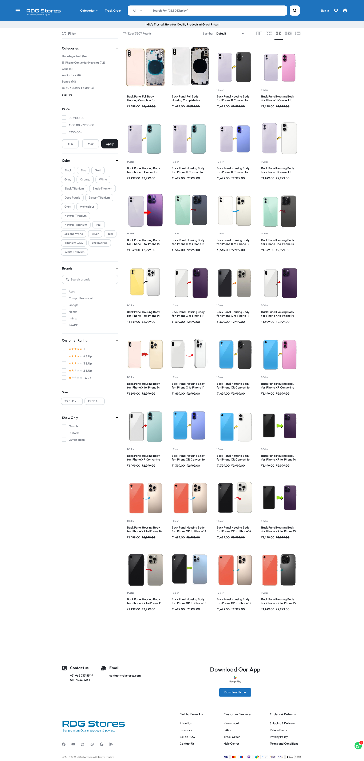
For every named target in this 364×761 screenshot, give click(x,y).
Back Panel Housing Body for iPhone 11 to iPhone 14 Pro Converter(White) (143, 315)
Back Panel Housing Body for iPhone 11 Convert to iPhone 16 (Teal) (143, 172)
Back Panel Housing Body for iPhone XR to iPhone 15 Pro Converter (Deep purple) (279, 531)
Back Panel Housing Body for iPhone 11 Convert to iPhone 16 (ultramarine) (233, 172)
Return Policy (278, 730)
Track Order (113, 10)
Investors (186, 730)
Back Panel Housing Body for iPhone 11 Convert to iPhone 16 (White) (277, 172)
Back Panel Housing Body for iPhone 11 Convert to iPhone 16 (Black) (233, 100)
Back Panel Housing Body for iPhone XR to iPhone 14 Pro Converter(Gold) (189, 531)
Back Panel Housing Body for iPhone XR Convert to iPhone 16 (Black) (233, 387)
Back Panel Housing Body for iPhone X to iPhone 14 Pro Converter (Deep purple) (190, 315)
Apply (110, 144)
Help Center (231, 743)
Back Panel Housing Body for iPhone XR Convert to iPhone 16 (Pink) (277, 387)
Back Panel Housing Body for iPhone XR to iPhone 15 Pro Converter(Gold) (234, 603)
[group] (235, 67)
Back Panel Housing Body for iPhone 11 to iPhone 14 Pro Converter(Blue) (188, 244)
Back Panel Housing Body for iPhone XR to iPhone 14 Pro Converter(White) (234, 531)
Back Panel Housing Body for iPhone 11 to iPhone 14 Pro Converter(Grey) (277, 244)
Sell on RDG (187, 737)
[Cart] (345, 10)
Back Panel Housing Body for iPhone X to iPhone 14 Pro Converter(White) (188, 387)
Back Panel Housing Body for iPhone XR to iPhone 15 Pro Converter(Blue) (189, 603)
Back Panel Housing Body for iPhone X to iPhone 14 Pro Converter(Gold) (143, 387)
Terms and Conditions (284, 743)
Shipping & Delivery (282, 723)
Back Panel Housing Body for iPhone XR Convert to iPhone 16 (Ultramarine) (188, 459)
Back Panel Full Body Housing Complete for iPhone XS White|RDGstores (190, 100)
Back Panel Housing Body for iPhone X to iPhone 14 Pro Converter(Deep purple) (279, 315)
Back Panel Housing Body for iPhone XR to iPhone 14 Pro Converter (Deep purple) (279, 459)
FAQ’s (227, 730)
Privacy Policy (279, 737)
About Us (186, 723)
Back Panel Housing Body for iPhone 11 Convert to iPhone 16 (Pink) (277, 100)
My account (231, 723)
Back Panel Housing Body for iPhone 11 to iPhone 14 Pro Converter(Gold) (233, 244)
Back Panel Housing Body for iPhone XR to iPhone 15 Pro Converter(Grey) (278, 603)
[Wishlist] (336, 10)
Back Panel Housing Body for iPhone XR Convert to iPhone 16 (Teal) (143, 459)
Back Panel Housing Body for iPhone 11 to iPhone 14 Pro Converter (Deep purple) (145, 244)
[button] (217, 66)
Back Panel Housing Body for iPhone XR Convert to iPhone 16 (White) (233, 459)
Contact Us (187, 743)
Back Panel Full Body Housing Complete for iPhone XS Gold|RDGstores (144, 100)
